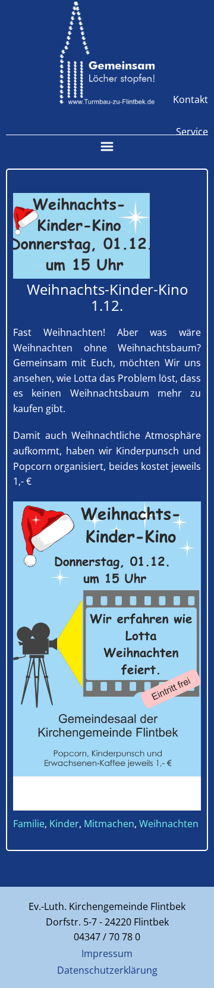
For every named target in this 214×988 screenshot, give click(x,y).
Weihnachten (169, 823)
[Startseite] (107, 52)
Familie (29, 823)
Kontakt (190, 99)
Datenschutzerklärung (107, 970)
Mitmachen (109, 823)
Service (192, 131)
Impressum (107, 953)
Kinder (64, 823)
